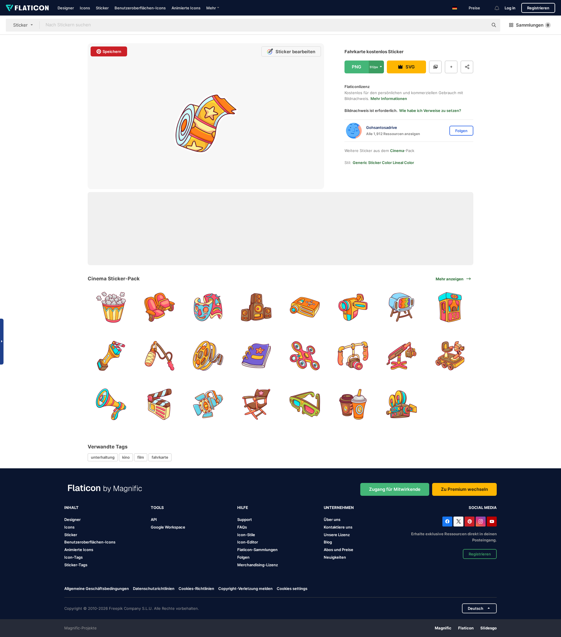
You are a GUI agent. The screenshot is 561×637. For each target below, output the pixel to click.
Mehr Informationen (388, 98)
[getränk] (353, 404)
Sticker (102, 8)
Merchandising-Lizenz (257, 564)
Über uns (332, 519)
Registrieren (538, 8)
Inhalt (71, 507)
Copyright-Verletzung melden (245, 588)
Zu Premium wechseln (464, 489)
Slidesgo (488, 628)
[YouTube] (492, 521)
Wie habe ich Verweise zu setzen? (430, 110)
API (154, 519)
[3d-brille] (305, 404)
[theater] (208, 307)
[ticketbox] (450, 307)
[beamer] (305, 307)
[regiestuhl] (256, 404)
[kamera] (353, 356)
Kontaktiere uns (338, 527)
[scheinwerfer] (208, 404)
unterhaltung (103, 457)
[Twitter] (458, 521)
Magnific (443, 628)
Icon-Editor (247, 542)
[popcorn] (111, 307)
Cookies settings (292, 588)
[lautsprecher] (256, 307)
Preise (474, 8)
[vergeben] (111, 356)
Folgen (243, 557)
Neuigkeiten (335, 557)
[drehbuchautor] (256, 356)
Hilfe (242, 507)
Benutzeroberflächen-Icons (140, 8)
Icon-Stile (246, 534)
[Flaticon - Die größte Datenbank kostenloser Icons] (27, 8)
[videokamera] (353, 307)
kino (126, 457)
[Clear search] (481, 25)
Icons (85, 8)
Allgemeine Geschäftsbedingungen (96, 588)
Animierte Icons (186, 8)
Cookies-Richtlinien (196, 588)
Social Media (483, 507)
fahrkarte (160, 457)
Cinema (397, 150)
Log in (510, 8)
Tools (157, 507)
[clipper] (159, 404)
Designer (66, 8)
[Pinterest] (470, 521)
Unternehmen (339, 507)
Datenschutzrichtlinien (153, 588)
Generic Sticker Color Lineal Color (383, 162)
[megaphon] (111, 404)
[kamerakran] (401, 356)
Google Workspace (168, 527)
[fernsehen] (401, 307)
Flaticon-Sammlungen (257, 549)
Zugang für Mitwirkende (394, 489)
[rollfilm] (208, 356)
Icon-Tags (73, 557)
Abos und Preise (338, 549)
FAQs (242, 527)
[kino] (159, 307)
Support (244, 519)
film (140, 457)
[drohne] (305, 356)
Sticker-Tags (75, 564)
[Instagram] (481, 521)
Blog (328, 542)
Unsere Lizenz (337, 534)
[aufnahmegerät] (159, 356)
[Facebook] (447, 521)
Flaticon (466, 628)
